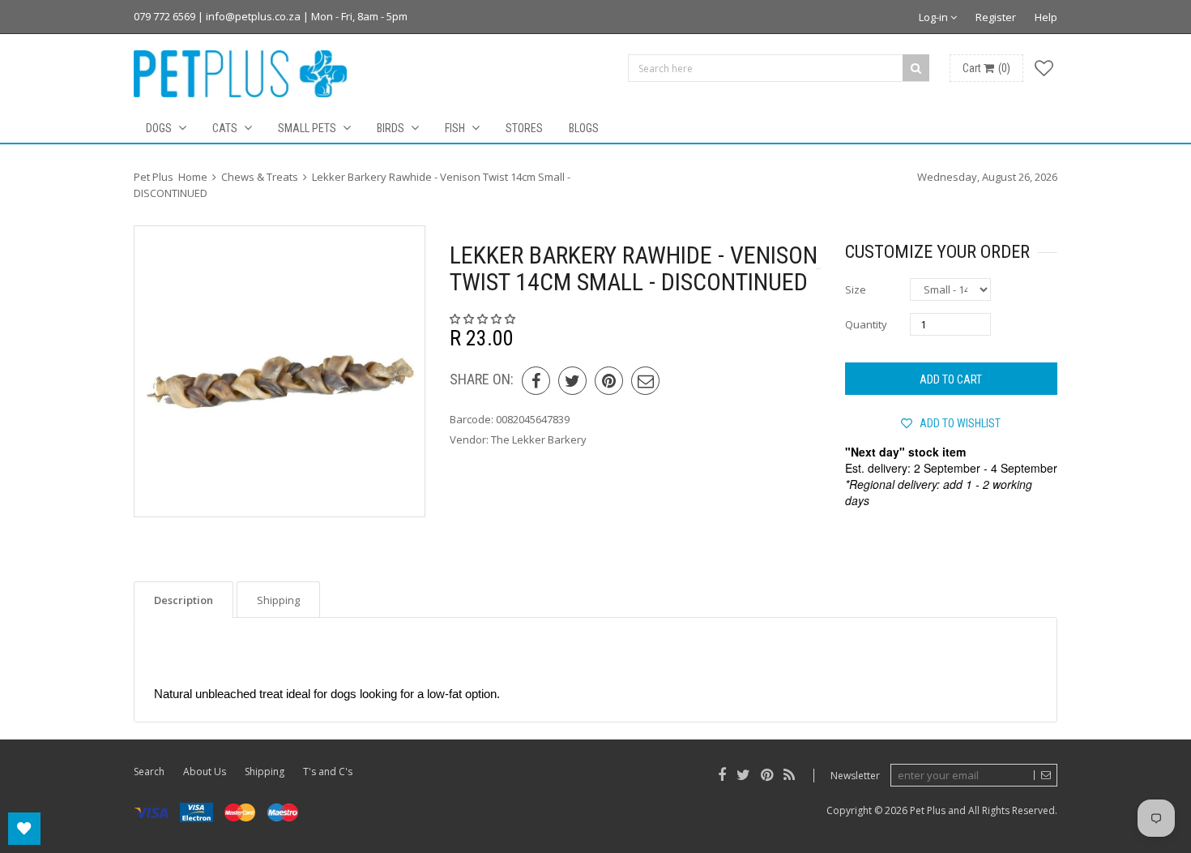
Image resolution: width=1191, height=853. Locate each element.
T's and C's (327, 771)
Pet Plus (928, 810)
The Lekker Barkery (539, 439)
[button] (484, 318)
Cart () (986, 68)
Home (193, 176)
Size (855, 289)
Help (1046, 17)
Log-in (934, 17)
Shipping (264, 771)
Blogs (584, 128)
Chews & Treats (259, 176)
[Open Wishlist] (24, 828)
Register (995, 17)
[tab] (183, 599)
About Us (204, 771)
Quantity (866, 324)
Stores (524, 128)
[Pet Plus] (240, 73)
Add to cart (951, 379)
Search (149, 771)
